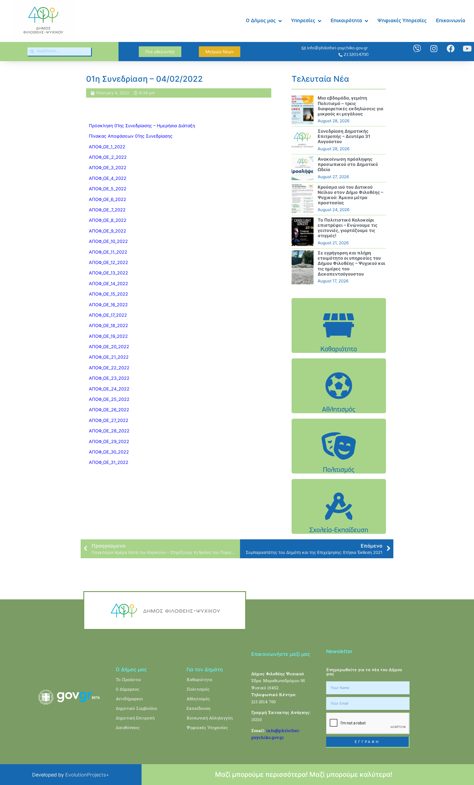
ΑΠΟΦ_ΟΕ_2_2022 (108, 157)
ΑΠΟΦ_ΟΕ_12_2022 (108, 262)
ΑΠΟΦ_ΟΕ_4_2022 (107, 178)
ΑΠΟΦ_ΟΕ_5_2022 (107, 188)
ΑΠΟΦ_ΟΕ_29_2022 (109, 441)
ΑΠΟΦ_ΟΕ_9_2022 (107, 231)
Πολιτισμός (198, 689)
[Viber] (417, 49)
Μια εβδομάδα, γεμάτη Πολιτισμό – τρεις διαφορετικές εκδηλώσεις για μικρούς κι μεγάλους (350, 106)
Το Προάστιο (128, 679)
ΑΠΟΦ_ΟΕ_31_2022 (108, 462)
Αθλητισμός (198, 698)
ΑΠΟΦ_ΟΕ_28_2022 (109, 430)
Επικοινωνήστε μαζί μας (280, 654)
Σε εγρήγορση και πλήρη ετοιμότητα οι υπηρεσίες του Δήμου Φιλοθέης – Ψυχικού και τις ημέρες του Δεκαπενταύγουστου (351, 263)
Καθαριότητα (199, 679)
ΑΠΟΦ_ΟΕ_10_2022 (108, 241)
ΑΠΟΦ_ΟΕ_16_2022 (108, 304)
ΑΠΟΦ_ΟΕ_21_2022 (109, 357)
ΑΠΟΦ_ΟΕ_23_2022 (109, 378)
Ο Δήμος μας (261, 21)
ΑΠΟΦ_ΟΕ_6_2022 (107, 199)
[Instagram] (434, 49)
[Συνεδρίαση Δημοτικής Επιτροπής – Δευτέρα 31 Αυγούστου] (303, 140)
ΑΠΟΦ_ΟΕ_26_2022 (109, 409)
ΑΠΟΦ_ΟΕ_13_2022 (108, 273)
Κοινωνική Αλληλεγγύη (210, 718)
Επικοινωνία (450, 21)
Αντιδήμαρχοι (129, 698)
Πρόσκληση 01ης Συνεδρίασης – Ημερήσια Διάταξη (142, 125)
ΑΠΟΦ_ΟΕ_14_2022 (108, 283)
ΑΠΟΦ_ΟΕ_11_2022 (108, 252)
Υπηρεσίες (303, 21)
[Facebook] (451, 49)
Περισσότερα (338, 339)
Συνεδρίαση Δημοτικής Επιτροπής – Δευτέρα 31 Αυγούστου (344, 136)
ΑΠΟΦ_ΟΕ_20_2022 (109, 346)
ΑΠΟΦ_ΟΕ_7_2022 (107, 209)
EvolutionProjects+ (87, 775)
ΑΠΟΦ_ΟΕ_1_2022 (107, 146)
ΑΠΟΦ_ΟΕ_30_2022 (109, 452)
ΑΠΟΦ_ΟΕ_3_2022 (107, 167)
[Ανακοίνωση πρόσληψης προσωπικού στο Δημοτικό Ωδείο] (303, 168)
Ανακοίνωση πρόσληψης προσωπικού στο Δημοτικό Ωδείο (348, 164)
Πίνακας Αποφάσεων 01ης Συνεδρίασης (131, 136)
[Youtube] (467, 49)
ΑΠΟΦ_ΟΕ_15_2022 (108, 294)
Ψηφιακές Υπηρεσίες (402, 21)
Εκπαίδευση (198, 708)
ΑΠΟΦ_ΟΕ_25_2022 (109, 399)
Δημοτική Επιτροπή (135, 718)
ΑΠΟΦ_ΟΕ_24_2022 (109, 389)
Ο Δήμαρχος (127, 689)
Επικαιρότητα (346, 21)
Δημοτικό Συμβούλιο (136, 708)
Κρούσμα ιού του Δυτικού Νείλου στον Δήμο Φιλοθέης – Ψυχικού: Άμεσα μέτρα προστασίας (350, 195)
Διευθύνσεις (128, 727)
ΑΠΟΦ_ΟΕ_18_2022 (108, 325)
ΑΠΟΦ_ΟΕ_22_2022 (109, 367)
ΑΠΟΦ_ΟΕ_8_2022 (107, 220)
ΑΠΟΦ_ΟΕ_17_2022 (108, 315)
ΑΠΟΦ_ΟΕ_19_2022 (108, 336)
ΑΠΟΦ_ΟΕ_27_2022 (108, 420)
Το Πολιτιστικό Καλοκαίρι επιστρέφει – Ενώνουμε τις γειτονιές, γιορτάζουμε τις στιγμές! (347, 228)
